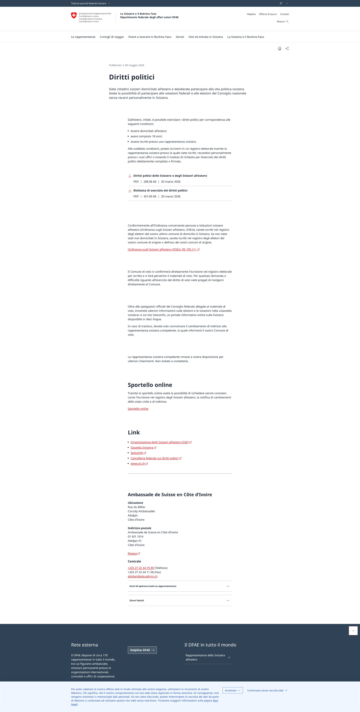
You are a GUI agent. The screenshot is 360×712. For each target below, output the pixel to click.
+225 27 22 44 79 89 (141, 568)
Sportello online (138, 409)
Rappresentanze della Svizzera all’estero (205, 657)
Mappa (132, 553)
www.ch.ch (138, 463)
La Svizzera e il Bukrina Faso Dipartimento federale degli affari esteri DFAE (149, 15)
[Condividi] (287, 48)
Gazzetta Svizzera (142, 447)
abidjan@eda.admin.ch (143, 576)
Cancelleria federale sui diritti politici (154, 458)
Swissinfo (137, 453)
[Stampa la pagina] (279, 48)
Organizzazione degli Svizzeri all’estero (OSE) (160, 442)
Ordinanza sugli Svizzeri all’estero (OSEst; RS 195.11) (162, 249)
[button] (83, 36)
